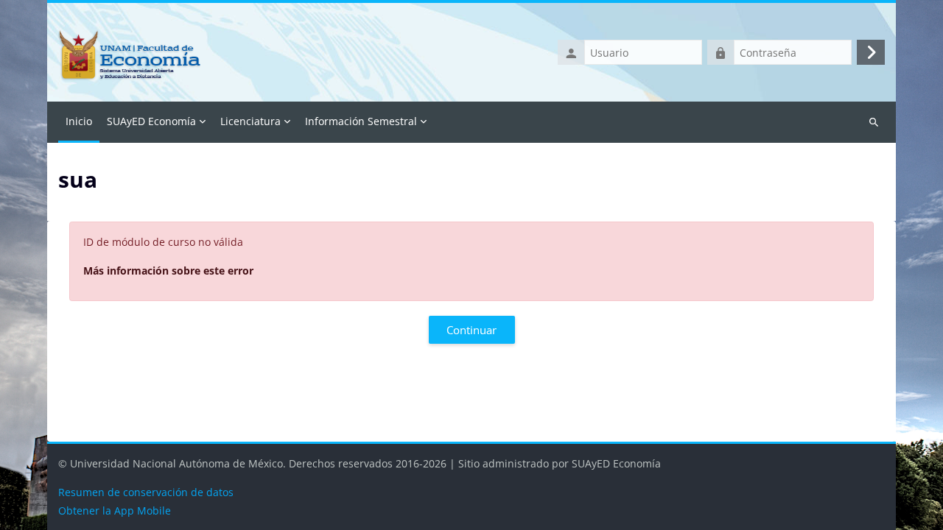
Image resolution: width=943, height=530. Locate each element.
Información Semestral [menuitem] (361, 121)
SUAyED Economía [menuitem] (151, 121)
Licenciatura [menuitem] (250, 121)
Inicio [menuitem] (79, 121)
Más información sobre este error (168, 271)
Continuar (471, 329)
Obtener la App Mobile (114, 510)
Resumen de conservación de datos (146, 492)
